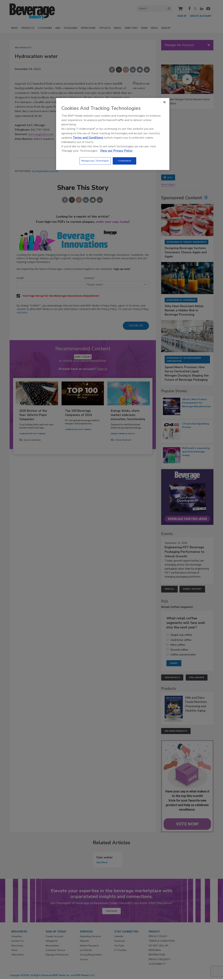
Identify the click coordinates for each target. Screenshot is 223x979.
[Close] (164, 102)
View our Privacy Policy (116, 151)
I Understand (124, 160)
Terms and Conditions (88, 138)
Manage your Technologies (95, 160)
